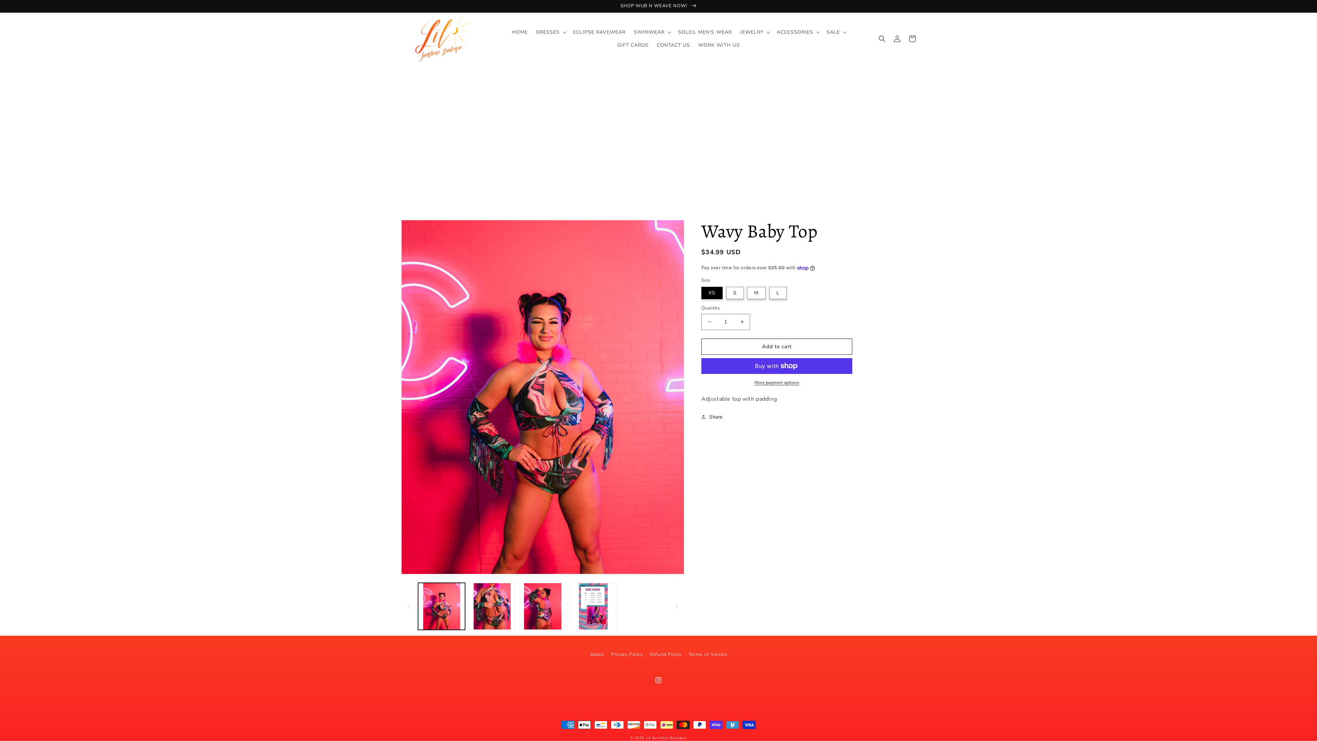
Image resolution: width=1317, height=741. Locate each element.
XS (712, 293)
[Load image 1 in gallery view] (441, 606)
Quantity (710, 308)
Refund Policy (666, 654)
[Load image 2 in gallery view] (491, 606)
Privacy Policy (627, 654)
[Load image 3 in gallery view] (542, 606)
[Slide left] (408, 606)
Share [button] (716, 417)
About (597, 654)
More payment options (777, 382)
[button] (550, 32)
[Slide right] (676, 606)
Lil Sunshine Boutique (666, 738)
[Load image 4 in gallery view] (593, 606)
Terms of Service (708, 654)
